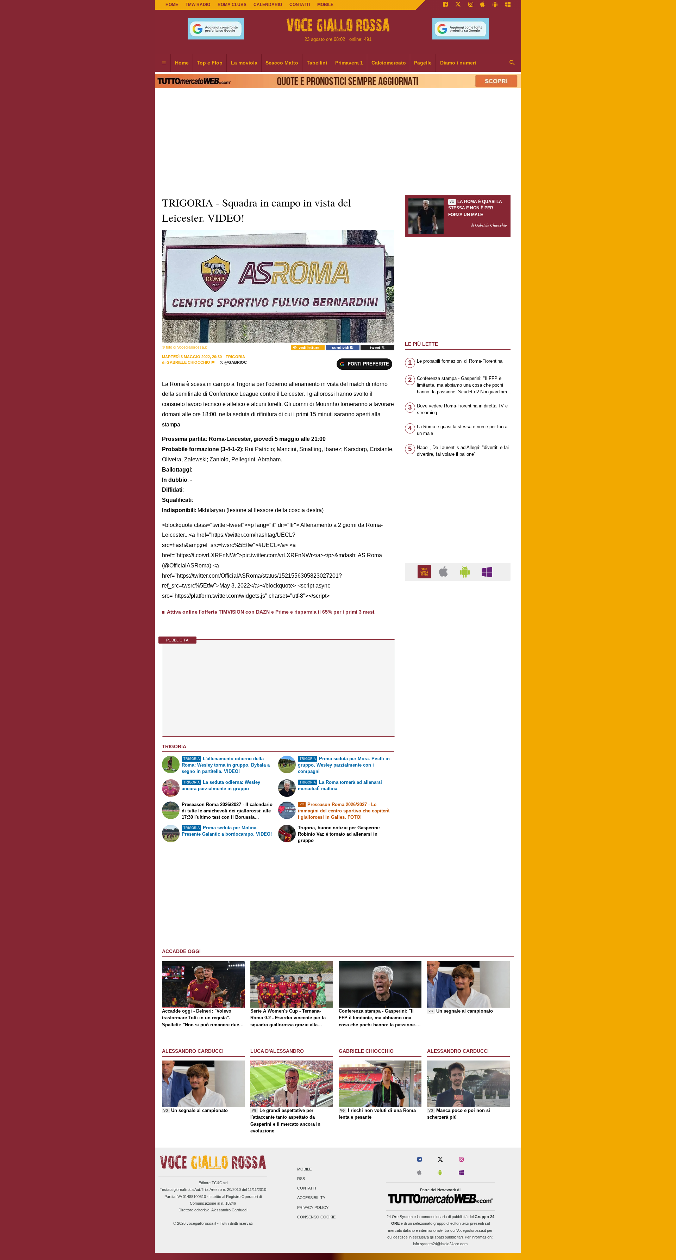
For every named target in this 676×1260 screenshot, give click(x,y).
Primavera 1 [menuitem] (349, 63)
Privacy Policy (312, 1207)
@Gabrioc (235, 362)
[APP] (425, 571)
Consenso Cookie (316, 1217)
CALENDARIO (268, 4)
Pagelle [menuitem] (423, 63)
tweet (375, 347)
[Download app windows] (508, 5)
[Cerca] (512, 63)
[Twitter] (458, 5)
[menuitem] (163, 63)
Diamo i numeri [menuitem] (458, 63)
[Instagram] (470, 5)
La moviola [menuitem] (244, 63)
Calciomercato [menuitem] (388, 63)
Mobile (304, 1169)
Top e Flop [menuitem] (210, 63)
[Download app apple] (482, 5)
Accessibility (311, 1198)
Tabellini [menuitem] (317, 63)
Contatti (306, 1188)
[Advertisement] (458, 860)
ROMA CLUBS (232, 4)
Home (171, 4)
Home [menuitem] (182, 63)
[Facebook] (445, 5)
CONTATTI (299, 4)
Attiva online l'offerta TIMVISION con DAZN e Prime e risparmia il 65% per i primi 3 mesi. (271, 612)
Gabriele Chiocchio (188, 362)
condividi (341, 347)
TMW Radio (198, 4)
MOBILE (325, 4)
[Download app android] (495, 5)
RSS (301, 1178)
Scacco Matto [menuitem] (281, 63)
